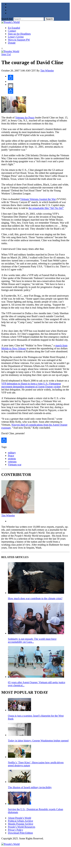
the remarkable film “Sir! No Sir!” (46, 208)
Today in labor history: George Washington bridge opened (38, 740)
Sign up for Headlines (19, 33)
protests (12, 458)
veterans (12, 461)
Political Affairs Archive (20, 820)
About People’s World (19, 817)
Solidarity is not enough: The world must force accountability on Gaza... (32, 640)
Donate (12, 42)
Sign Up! (6, 54)
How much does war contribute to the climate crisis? (35, 598)
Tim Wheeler (47, 70)
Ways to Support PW (19, 39)
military (12, 452)
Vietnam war (14, 464)
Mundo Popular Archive (20, 823)
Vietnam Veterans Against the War (38, 199)
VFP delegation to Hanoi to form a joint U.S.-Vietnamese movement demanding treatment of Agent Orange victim (31, 385)
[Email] (39, 85)
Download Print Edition (20, 832)
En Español (14, 27)
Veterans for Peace (25, 117)
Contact (12, 30)
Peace (11, 455)
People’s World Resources (21, 826)
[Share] (39, 77)
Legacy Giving (16, 36)
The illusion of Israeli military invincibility (30, 787)
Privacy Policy (15, 829)
